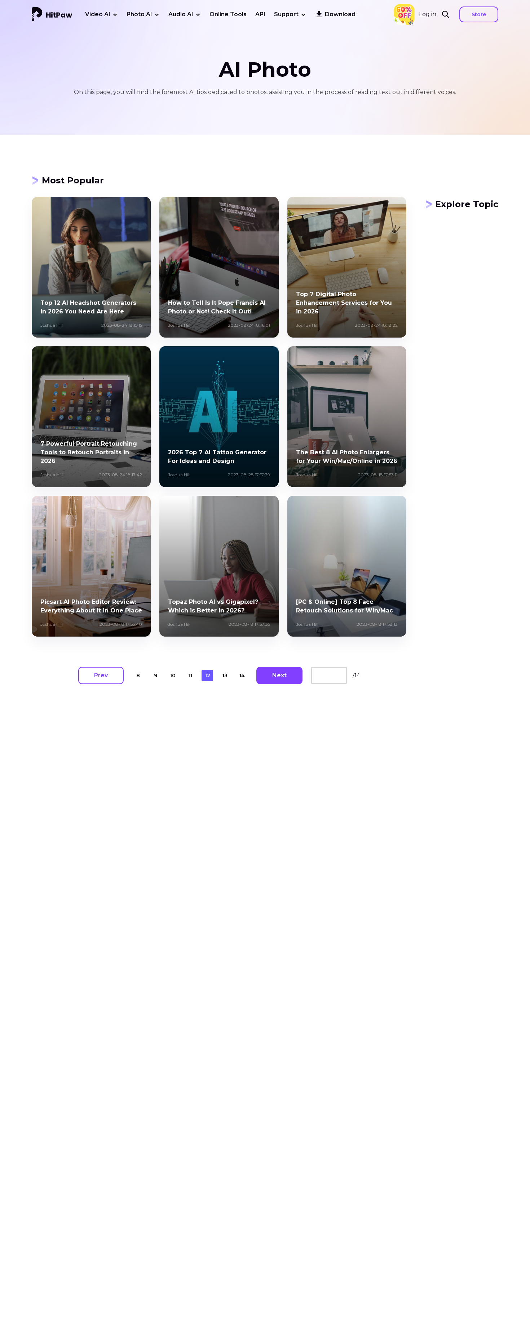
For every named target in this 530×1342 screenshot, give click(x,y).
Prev (101, 675)
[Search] (448, 14)
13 (225, 675)
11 (190, 675)
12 (207, 675)
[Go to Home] (52, 14)
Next (279, 675)
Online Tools (228, 14)
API (260, 14)
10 (173, 675)
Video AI (97, 14)
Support (286, 14)
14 (242, 675)
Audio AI (180, 14)
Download (340, 14)
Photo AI (139, 14)
